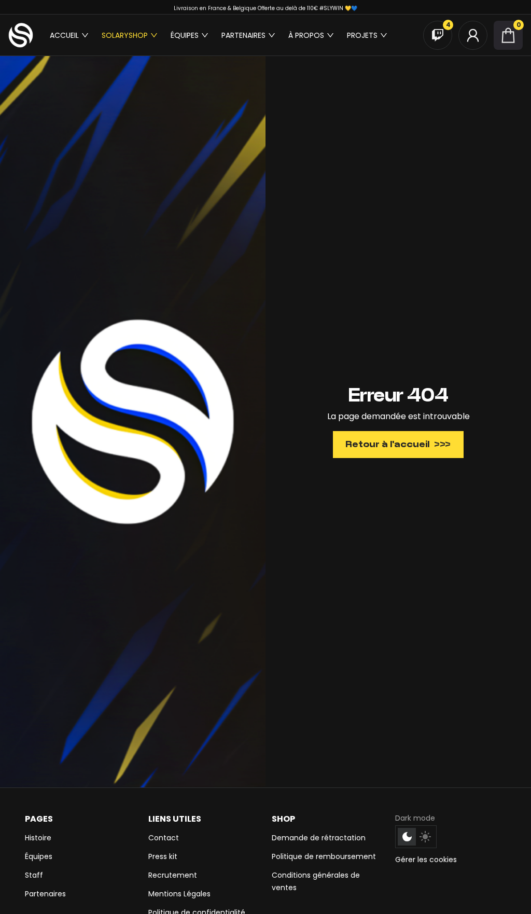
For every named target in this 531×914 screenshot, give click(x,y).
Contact (163, 838)
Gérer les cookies (426, 859)
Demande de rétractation (319, 838)
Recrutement (172, 875)
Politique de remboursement (324, 856)
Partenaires (45, 894)
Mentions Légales (179, 894)
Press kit (162, 856)
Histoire (38, 838)
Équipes (38, 856)
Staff (34, 875)
